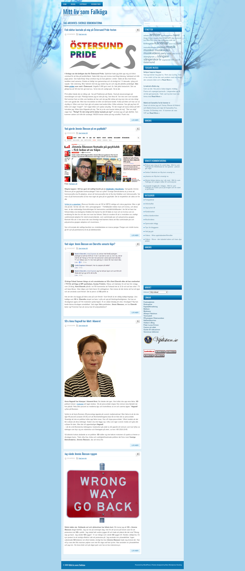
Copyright (83, 4)
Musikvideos (149, 220)
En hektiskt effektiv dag (151, 86)
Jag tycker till (83, 133)
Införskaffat (149, 204)
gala (159, 40)
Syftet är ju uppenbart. (73, 204)
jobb (163, 40)
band (176, 35)
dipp (172, 38)
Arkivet (146, 292)
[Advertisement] (159, 140)
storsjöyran (149, 56)
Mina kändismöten (152, 216)
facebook (178, 38)
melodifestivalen (150, 47)
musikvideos (152, 53)
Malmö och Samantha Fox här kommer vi (157, 102)
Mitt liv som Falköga (85, 11)
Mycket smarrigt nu (167, 172)
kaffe (170, 40)
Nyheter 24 (73, 184)
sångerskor (151, 59)
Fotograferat (149, 200)
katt (174, 40)
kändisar (161, 43)
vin (172, 59)
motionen (80, 404)
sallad (173, 53)
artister (155, 35)
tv (160, 59)
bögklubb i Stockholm (115, 189)
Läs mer (135, 120)
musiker (149, 50)
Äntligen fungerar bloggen (152, 72)
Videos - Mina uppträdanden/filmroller (159, 235)
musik (171, 47)
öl (179, 59)
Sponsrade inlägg (151, 223)
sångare (163, 56)
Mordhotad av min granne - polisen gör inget (162, 167)
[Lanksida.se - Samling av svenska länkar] (149, 353)
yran (176, 60)
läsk (174, 44)
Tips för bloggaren (151, 227)
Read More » (167, 80)
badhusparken (167, 35)
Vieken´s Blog (149, 323)
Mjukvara (147, 311)
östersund (149, 62)
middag (161, 47)
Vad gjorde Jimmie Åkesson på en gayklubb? (86, 128)
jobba (167, 40)
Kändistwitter (150, 212)
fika (148, 40)
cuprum (167, 37)
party (163, 53)
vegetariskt (166, 60)
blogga (150, 38)
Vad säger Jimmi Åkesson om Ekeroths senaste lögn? (90, 244)
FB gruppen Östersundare (154, 318)
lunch (171, 44)
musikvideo (162, 50)
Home (65, 4)
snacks (178, 54)
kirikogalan (149, 43)
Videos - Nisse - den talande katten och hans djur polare (163, 240)
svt (156, 57)
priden (71, 86)
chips (160, 38)
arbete (146, 35)
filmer (156, 40)
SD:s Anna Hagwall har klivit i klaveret (83, 321)
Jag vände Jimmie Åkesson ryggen (81, 454)
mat (178, 43)
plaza (169, 54)
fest (145, 40)
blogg (146, 38)
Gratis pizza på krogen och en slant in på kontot (163, 188)
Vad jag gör (83, 34)
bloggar (155, 38)
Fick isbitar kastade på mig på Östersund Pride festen (90, 30)
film (151, 40)
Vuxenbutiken (95, 4)
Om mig (73, 4)
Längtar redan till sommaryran (165, 182)
